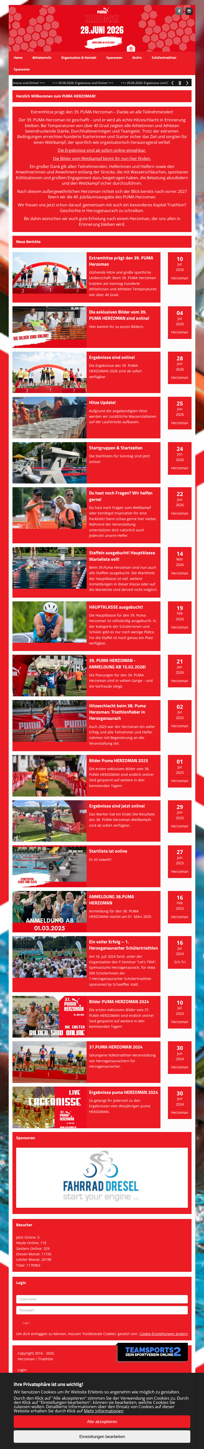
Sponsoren (114, 57)
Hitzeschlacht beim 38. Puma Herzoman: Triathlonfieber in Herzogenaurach (117, 712)
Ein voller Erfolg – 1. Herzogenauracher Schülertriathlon (123, 944)
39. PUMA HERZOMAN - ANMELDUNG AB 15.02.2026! (117, 663)
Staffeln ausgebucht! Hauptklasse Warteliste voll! (122, 555)
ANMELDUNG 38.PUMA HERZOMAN (111, 899)
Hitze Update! (102, 402)
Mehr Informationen (103, 1411)
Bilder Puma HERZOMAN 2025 (118, 760)
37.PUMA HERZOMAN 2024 (116, 1047)
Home (18, 57)
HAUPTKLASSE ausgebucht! (116, 607)
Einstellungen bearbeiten (102, 1436)
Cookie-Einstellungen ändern (164, 1333)
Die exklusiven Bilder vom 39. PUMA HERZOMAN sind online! (119, 315)
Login (22, 1370)
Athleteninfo (41, 57)
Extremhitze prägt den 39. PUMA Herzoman (121, 260)
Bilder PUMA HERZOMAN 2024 (119, 1001)
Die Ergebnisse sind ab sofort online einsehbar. (102, 150)
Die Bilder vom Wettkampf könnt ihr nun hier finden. (102, 158)
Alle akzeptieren (102, 1421)
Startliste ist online (108, 851)
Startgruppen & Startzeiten (116, 447)
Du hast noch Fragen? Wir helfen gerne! (121, 495)
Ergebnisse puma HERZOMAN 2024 (123, 1092)
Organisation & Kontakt (78, 57)
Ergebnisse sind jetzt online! (117, 806)
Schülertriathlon (164, 57)
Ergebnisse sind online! (112, 357)
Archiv (137, 57)
